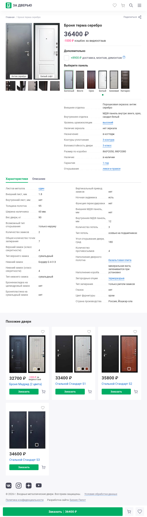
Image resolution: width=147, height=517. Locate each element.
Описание (38, 179)
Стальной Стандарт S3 (24, 459)
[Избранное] (115, 5)
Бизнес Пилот (78, 499)
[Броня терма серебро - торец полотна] (44, 86)
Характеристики (17, 179)
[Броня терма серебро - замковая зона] (10, 86)
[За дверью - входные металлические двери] (19, 5)
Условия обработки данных (100, 494)
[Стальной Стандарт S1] (73, 354)
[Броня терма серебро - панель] (33, 86)
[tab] (102, 95)
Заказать (63, 511)
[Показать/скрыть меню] (139, 5)
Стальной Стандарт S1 (70, 384)
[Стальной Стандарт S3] (27, 430)
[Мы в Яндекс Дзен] (29, 485)
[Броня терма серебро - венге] (55, 86)
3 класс (107, 145)
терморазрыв (116, 278)
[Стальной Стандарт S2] (120, 354)
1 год (106, 162)
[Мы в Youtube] (39, 485)
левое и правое (111, 168)
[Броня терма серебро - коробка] (22, 86)
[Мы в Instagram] (19, 485)
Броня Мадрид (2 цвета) (25, 384)
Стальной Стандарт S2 (117, 384)
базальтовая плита (119, 260)
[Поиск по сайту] (131, 5)
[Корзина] (123, 5)
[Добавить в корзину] (129, 511)
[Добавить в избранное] (140, 511)
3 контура (108, 139)
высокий (108, 122)
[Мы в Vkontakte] (8, 485)
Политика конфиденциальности (25, 499)
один (41, 188)
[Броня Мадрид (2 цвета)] (27, 354)
